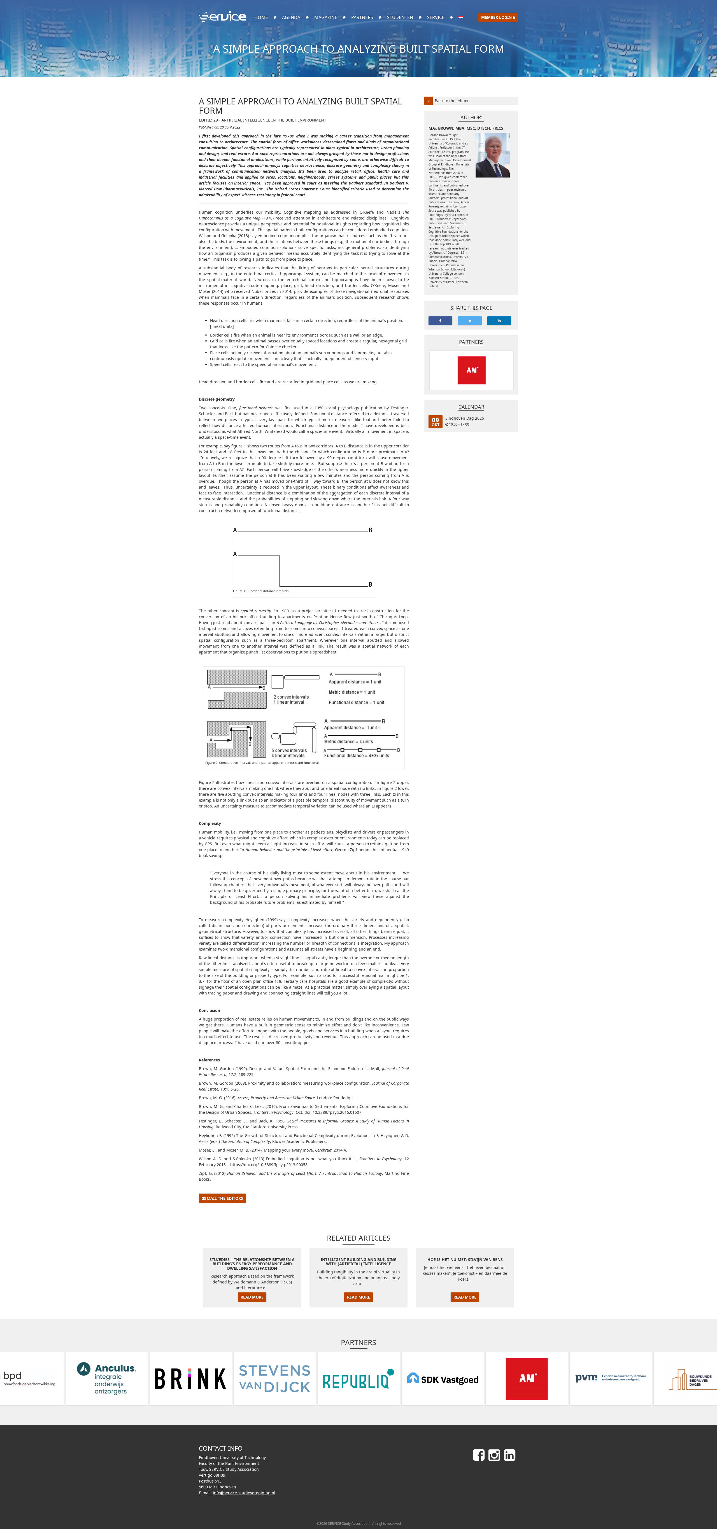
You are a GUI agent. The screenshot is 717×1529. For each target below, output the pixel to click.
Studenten (400, 17)
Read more (252, 1297)
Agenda (291, 17)
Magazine (325, 17)
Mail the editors (224, 1198)
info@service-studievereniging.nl (244, 1492)
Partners (362, 17)
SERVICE (435, 17)
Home (261, 17)
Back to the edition (452, 100)
